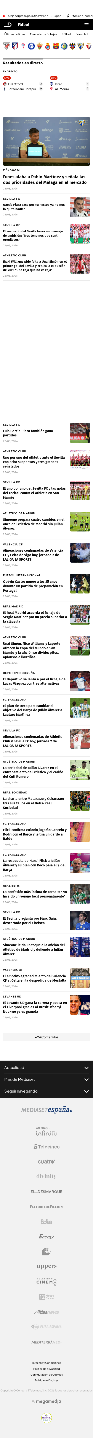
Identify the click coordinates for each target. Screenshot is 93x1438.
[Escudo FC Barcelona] (56, 46)
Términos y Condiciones (46, 1362)
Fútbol (23, 25)
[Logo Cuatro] (46, 1161)
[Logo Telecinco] (46, 1146)
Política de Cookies (46, 1380)
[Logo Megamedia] (48, 1401)
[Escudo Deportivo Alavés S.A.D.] (31, 46)
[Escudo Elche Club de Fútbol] (39, 46)
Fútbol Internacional (22, 575)
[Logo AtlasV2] (46, 1312)
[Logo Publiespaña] (46, 1326)
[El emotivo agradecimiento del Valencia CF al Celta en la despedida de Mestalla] (80, 978)
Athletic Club (14, 255)
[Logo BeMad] (46, 1251)
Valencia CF (13, 544)
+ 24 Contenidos (46, 1037)
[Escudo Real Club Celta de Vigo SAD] (23, 46)
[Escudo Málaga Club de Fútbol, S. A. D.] (80, 46)
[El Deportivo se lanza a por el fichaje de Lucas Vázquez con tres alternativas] (80, 681)
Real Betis (11, 885)
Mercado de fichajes (43, 34)
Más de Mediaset (19, 1079)
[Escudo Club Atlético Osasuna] (89, 46)
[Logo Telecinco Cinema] (46, 1282)
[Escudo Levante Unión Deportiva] (72, 46)
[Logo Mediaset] (46, 1112)
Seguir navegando (21, 1090)
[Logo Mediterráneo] (46, 1342)
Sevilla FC (11, 198)
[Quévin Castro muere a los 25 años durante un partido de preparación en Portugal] (80, 583)
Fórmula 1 (81, 34)
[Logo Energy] (46, 1236)
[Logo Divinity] (46, 1176)
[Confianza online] (46, 1422)
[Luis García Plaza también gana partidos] (80, 433)
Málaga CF (12, 169)
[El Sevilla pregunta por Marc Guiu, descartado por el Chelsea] (80, 920)
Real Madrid (13, 606)
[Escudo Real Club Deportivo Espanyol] (47, 46)
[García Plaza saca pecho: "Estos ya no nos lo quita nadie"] (80, 207)
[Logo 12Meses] (46, 1297)
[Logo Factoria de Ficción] (46, 1206)
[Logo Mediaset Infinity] (46, 1131)
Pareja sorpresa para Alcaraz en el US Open (33, 16)
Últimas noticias (14, 34)
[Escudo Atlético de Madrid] (15, 46)
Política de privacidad (46, 1368)
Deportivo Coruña (19, 673)
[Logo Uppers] (46, 1266)
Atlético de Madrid (19, 513)
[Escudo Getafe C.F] (64, 46)
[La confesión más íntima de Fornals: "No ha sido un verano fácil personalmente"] (80, 894)
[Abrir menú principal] (86, 25)
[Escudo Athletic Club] (6, 46)
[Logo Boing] (46, 1221)
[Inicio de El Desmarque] (8, 25)
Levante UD (12, 996)
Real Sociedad (15, 792)
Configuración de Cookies (46, 1374)
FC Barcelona (15, 699)
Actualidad (14, 1067)
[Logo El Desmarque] (46, 1191)
